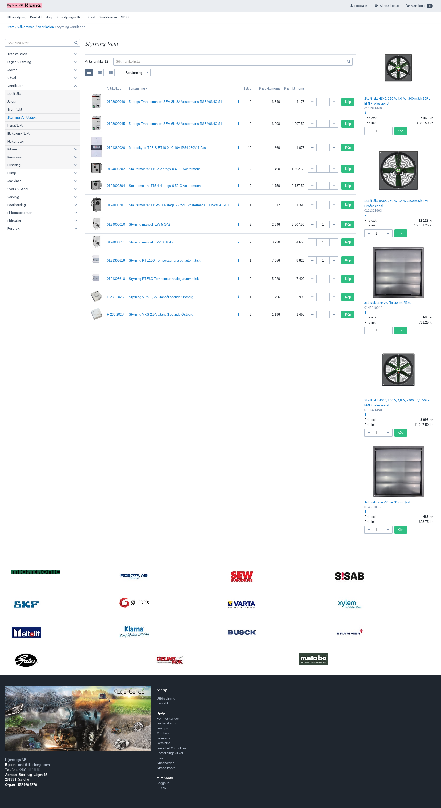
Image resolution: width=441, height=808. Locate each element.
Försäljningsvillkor (70, 17)
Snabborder (108, 17)
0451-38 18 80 (29, 770)
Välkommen (26, 27)
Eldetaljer (14, 220)
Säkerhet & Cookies (171, 748)
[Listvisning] (89, 72)
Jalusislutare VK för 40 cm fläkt (387, 302)
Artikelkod (114, 88)
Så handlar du (167, 723)
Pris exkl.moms (269, 88)
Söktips (162, 728)
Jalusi (11, 101)
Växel (11, 78)
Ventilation (46, 27)
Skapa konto (166, 768)
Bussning (14, 165)
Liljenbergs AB (15, 760)
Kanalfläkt (15, 125)
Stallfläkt (14, 93)
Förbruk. (13, 228)
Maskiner (14, 181)
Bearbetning (16, 205)
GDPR (125, 17)
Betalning (163, 743)
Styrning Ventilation (22, 117)
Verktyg (13, 197)
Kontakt (36, 17)
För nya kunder (168, 718)
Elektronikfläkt (18, 133)
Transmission (17, 54)
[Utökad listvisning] (111, 72)
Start (10, 27)
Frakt (92, 17)
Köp (348, 102)
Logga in (163, 783)
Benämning (137, 88)
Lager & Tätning (19, 62)
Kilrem (12, 149)
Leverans (163, 738)
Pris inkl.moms (294, 88)
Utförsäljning (16, 17)
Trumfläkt (14, 109)
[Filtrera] (349, 62)
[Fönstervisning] (100, 72)
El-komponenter (19, 212)
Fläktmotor (15, 141)
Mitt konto (164, 733)
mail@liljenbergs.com (34, 765)
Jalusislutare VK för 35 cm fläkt (387, 502)
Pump (11, 173)
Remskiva (14, 157)
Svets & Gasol (17, 189)
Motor (12, 70)
